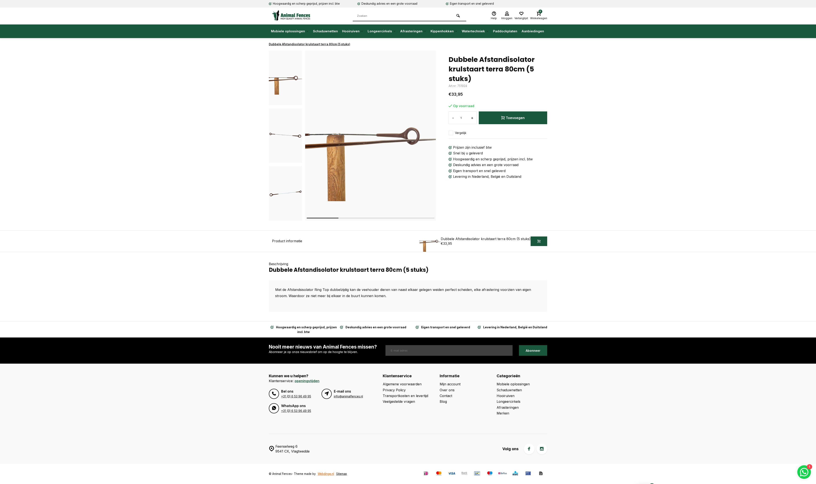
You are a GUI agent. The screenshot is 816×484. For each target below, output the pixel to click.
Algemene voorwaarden (402, 384)
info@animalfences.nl (348, 396)
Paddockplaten (505, 31)
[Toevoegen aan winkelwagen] (539, 241)
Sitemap (341, 473)
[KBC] (515, 474)
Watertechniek (473, 31)
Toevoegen (515, 118)
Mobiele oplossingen (288, 31)
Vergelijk (460, 133)
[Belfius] (502, 474)
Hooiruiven (351, 31)
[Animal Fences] (294, 15)
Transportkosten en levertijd (405, 396)
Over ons (447, 390)
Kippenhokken (442, 31)
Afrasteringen (411, 31)
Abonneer (533, 350)
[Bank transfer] (464, 474)
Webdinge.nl (326, 473)
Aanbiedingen (532, 31)
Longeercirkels (380, 31)
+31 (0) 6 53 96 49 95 (296, 396)
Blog (443, 401)
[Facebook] (529, 449)
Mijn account (450, 384)
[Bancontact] (477, 474)
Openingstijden (307, 381)
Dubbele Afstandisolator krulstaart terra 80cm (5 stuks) (309, 44)
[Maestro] (489, 474)
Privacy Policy (394, 390)
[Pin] (528, 474)
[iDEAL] (426, 474)
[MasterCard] (439, 474)
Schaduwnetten (325, 31)
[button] (285, 217)
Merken (503, 413)
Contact (446, 396)
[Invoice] (541, 474)
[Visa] (451, 474)
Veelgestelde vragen (399, 401)
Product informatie (287, 241)
